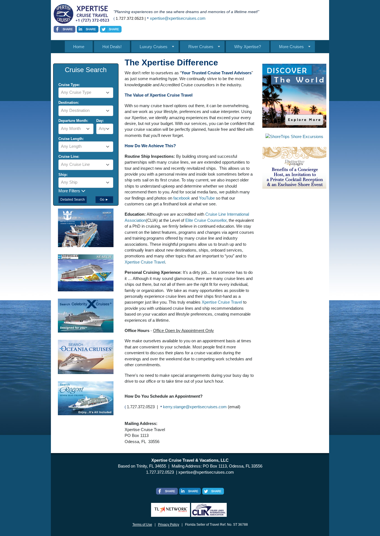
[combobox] (85, 92)
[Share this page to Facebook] (64, 29)
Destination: (68, 102)
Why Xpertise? (247, 46)
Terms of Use (142, 525)
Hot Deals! (112, 46)
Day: (100, 121)
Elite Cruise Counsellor (205, 220)
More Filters (69, 190)
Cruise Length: (71, 139)
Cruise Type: (69, 85)
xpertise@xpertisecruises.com (178, 18)
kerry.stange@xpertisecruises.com (195, 406)
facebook (182, 198)
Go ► (104, 199)
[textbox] (86, 92)
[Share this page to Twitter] (111, 29)
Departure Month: (73, 121)
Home (78, 46)
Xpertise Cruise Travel (145, 262)
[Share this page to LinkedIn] (87, 29)
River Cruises (200, 46)
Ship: (63, 175)
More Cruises (291, 46)
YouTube (207, 198)
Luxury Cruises (153, 46)
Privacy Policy (168, 525)
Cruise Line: (68, 156)
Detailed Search (72, 199)
